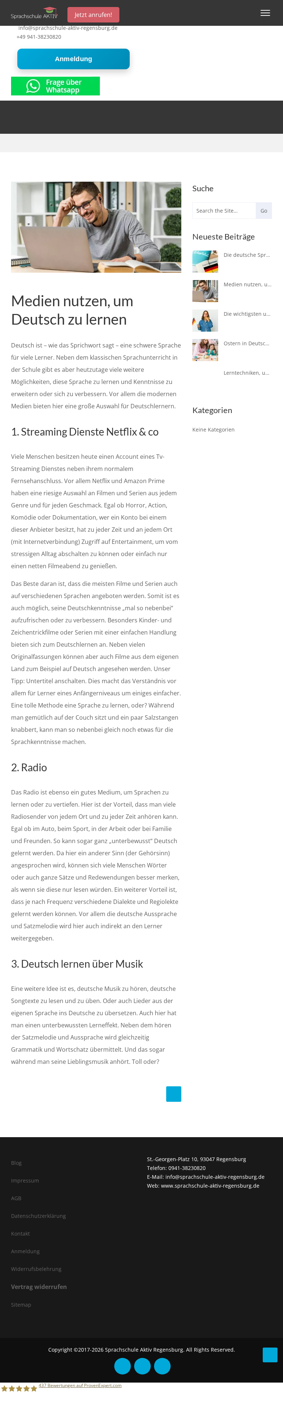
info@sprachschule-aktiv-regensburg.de (68, 27)
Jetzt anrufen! (93, 15)
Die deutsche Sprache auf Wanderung (248, 254)
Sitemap (21, 1304)
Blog (16, 1162)
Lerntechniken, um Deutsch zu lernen (248, 372)
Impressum (25, 1180)
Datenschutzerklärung (38, 1215)
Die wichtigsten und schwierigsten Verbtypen (248, 313)
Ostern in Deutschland (248, 343)
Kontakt (20, 1233)
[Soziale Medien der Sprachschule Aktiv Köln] (122, 1366)
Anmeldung (73, 59)
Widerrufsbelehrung (36, 1268)
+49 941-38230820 (39, 36)
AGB (16, 1198)
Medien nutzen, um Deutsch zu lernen (248, 284)
